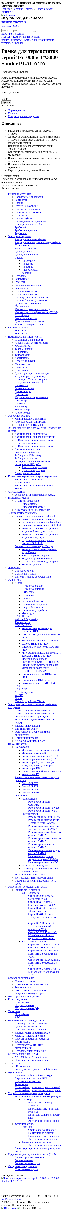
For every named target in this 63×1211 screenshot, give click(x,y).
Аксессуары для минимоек (30, 421)
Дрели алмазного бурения (29, 321)
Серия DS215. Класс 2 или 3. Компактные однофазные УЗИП (44, 953)
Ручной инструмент (19, 193)
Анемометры (22, 412)
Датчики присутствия (27, 449)
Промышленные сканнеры (43, 1136)
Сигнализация (16, 491)
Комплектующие (31, 564)
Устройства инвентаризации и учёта (29, 1093)
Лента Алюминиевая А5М (30, 740)
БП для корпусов (24, 1005)
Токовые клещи (24, 348)
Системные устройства (35, 610)
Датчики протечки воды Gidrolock (41, 522)
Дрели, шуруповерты (27, 254)
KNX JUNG (22, 686)
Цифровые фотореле (33, 470)
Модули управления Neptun (37, 558)
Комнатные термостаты (28, 479)
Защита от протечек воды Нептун (34, 546)
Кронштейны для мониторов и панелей (37, 1087)
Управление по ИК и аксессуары (40, 640)
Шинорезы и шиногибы (28, 224)
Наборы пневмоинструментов (32, 1038)
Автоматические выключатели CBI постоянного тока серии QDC (35, 715)
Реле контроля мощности (36, 865)
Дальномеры (22, 357)
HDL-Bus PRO (23, 625)
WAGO (19, 695)
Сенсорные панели (32, 585)
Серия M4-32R (30, 786)
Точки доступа (23, 987)
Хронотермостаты (25, 482)
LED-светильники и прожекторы (34, 446)
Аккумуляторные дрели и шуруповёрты (38, 242)
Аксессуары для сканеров (43, 1139)
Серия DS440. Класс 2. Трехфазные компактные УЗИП (42, 917)
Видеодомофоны (24, 570)
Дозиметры (21, 394)
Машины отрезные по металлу (32, 309)
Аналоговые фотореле (34, 467)
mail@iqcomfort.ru (14, 21)
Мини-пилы (22, 306)
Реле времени (29, 798)
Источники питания (26, 737)
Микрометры (22, 364)
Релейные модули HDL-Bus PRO (40, 661)
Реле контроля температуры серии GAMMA (44, 852)
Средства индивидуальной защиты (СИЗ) (32, 1154)
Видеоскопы (22, 370)
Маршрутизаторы (25, 981)
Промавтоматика (18, 743)
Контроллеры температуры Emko (34, 877)
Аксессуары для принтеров (43, 1120)
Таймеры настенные (26, 458)
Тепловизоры (22, 354)
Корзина (10, 26)
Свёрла (19, 257)
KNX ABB (21, 689)
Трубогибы (21, 227)
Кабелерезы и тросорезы (29, 196)
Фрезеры (20, 281)
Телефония (14, 1011)
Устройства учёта (25, 1123)
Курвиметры (22, 406)
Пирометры (21, 351)
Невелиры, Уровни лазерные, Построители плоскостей (32, 381)
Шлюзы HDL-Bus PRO (35, 643)
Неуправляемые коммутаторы (32, 984)
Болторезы (21, 199)
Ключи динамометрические (31, 221)
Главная (5, 8)
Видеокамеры (29, 503)
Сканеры (27, 1126)
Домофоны (14, 567)
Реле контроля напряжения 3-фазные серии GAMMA (43, 827)
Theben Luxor (22, 622)
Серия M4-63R (30, 789)
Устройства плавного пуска (30, 874)
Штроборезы (22, 315)
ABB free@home (24, 692)
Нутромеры (21, 367)
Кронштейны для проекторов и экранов (38, 1090)
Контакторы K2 (30, 774)
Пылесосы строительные (29, 424)
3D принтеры (22, 1066)
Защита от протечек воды (22, 512)
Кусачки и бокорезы (26, 205)
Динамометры (23, 391)
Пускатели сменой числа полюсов (41, 771)
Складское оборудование (22, 1166)
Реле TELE (21, 795)
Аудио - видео (16, 1072)
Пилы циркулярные (26, 291)
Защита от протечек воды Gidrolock (35, 515)
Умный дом (14, 579)
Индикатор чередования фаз (31, 376)
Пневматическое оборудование (26, 1020)
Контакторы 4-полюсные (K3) (39, 759)
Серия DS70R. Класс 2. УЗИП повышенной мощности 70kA (41, 926)
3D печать (14, 1063)
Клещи (19, 202)
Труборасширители (26, 230)
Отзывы (12, 113)
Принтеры (27, 1099)
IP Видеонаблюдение (27, 500)
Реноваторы (22, 278)
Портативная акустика (28, 1081)
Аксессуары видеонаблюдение (32, 509)
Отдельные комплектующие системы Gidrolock (38, 542)
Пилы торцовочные (26, 294)
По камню (27, 266)
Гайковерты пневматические (31, 1023)
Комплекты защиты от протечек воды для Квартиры (40, 536)
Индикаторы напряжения (29, 339)
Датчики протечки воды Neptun (40, 561)
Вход (4, 33)
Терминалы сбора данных (36, 1142)
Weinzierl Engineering (26, 619)
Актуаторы (28, 591)
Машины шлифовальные (29, 324)
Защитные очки (24, 1160)
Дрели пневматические (28, 1026)
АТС (17, 1017)
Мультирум (28, 613)
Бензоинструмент (18, 327)
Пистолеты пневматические (31, 1029)
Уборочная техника (19, 415)
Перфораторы (23, 245)
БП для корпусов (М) (27, 1008)
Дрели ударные (23, 251)
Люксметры (21, 400)
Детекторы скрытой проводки (32, 373)
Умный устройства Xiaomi (30, 701)
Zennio (18, 582)
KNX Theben (22, 616)
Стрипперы (21, 215)
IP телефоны (22, 1014)
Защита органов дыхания (29, 1157)
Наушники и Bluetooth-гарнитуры (34, 1075)
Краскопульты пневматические (32, 1032)
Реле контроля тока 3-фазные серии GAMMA (44, 840)
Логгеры (20, 403)
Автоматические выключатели (32, 710)
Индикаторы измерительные (31, 397)
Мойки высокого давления (30, 418)
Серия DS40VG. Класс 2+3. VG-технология (44, 909)
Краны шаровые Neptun (35, 555)
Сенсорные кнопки (33, 588)
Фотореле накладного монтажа (32, 461)
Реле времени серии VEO (43, 810)
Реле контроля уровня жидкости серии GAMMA (43, 858)
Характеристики (17, 110)
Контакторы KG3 (31, 768)
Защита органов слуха (27, 1163)
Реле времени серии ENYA (43, 807)
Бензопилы (21, 330)
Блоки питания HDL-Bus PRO (39, 683)
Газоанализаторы (24, 388)
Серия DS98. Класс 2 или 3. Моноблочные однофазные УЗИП (44, 971)
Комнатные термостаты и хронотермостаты (33, 476)
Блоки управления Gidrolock (38, 519)
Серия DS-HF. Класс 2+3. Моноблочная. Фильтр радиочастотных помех (42, 935)
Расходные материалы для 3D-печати (36, 1069)
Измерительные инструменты (25, 336)
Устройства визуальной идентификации (38, 1096)
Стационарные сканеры (42, 1129)
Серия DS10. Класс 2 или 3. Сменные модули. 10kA (44, 946)
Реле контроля (30, 813)
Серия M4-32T (30, 783)
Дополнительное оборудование (33, 576)
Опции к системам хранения (31, 1060)
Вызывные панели (25, 573)
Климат (26, 598)
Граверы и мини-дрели (28, 285)
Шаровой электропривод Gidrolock (42, 525)
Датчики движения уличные (31, 433)
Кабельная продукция (27, 725)
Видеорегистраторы (33, 506)
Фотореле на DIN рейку (28, 464)
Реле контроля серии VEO (43, 862)
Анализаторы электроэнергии (32, 342)
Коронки (27, 272)
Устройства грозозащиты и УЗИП (27, 886)
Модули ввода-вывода (34, 658)
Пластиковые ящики (26, 1169)
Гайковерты (21, 288)
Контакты (7, 11)
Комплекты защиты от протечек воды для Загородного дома (40, 530)
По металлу (28, 260)
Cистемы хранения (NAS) (23, 1053)
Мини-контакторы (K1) (35, 753)
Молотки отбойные (26, 248)
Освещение (28, 595)
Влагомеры (21, 385)
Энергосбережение (32, 607)
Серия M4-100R (31, 792)
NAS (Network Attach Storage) (31, 1056)
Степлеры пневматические (30, 1050)
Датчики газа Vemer (26, 728)
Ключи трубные (24, 218)
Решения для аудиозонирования (40, 664)
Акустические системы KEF (31, 1078)
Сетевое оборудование (21, 977)
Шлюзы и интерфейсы (34, 604)
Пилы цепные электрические (31, 297)
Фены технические (26, 318)
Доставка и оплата (23, 8)
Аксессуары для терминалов (44, 1145)
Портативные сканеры (41, 1132)
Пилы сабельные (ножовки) (31, 300)
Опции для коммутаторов (29, 993)
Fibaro (18, 698)
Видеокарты (22, 1002)
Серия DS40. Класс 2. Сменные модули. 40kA (41, 903)
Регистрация (16, 33)
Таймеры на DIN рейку (28, 455)
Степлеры (20, 275)
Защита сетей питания (27, 889)
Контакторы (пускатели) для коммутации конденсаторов (38, 764)
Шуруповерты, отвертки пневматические (29, 1046)
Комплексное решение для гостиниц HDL (37, 630)
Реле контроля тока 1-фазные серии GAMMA (44, 833)
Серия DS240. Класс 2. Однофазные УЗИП (41, 897)
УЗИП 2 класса (30, 892)
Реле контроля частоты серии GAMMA (41, 846)
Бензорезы (21, 333)
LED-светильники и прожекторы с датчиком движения (35, 441)
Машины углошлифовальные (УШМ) (36, 312)
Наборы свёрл (30, 269)
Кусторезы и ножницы (28, 303)
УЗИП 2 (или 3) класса (35, 941)
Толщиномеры (23, 409)
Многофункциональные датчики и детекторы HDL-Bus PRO (41, 654)
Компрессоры (22, 1041)
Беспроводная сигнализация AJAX (35, 494)
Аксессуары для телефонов (23, 996)
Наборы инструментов (28, 212)
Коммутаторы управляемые (30, 990)
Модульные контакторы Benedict (40, 750)
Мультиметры (23, 345)
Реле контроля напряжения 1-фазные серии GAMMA (43, 821)
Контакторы (22, 746)
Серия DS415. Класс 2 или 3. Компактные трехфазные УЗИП (44, 962)
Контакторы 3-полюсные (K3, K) (40, 756)
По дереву (27, 263)
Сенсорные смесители (27, 473)
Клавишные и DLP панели (37, 680)
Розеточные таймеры (27, 452)
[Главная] (8, 15)
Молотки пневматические (30, 1035)
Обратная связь (44, 8)
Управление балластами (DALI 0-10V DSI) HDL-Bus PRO (41, 669)
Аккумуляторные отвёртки (30, 239)
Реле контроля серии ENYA (44, 816)
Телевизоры (21, 1084)
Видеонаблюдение (18, 497)
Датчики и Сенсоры (33, 601)
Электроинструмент (19, 236)
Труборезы (21, 233)
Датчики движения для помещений (35, 436)
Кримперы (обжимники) (29, 209)
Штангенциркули (25, 360)
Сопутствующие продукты (23, 116)
